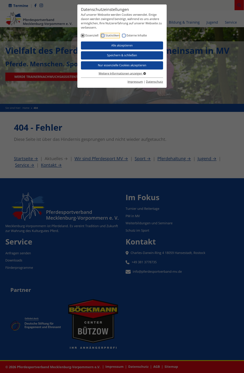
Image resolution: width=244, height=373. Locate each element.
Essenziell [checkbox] (91, 35)
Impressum (135, 82)
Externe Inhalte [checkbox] (136, 35)
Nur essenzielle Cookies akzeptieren (122, 65)
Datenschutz (154, 82)
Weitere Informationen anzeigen (121, 73)
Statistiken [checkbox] (112, 35)
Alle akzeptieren (122, 45)
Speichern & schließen (122, 55)
